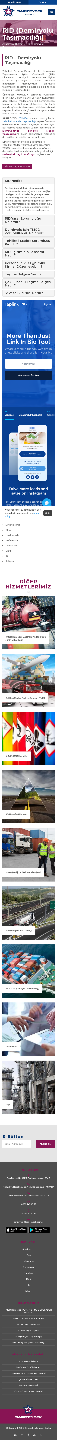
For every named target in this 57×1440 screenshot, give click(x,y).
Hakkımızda (12, 535)
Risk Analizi (11, 1046)
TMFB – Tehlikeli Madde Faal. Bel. (28, 1318)
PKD (8, 1104)
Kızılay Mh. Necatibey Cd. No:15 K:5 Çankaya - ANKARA (28, 1187)
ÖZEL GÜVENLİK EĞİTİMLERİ (28, 1391)
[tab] (28, 180)
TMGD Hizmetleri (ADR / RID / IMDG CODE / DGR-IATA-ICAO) (26, 638)
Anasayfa (7, 44)
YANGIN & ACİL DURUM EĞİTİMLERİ (28, 1373)
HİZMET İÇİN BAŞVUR (17, 166)
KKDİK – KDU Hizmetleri (17, 756)
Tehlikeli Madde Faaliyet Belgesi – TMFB (25, 698)
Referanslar (12, 540)
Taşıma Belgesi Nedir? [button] (23, 274)
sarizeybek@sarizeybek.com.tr (28, 1222)
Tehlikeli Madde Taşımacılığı (19, 121)
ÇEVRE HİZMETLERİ (28, 1379)
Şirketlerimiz (13, 524)
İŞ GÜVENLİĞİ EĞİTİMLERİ (28, 1367)
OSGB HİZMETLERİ (28, 1385)
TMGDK (23, 118)
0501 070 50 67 (28, 1213)
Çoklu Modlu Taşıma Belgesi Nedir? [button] (28, 283)
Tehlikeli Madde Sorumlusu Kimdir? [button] (27, 242)
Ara (43, 2)
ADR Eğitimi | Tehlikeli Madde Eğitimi (23, 872)
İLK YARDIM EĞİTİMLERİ (28, 1361)
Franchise (11, 545)
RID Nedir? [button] (13, 181)
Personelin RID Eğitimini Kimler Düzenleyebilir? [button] (25, 264)
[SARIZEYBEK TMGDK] (28, 12)
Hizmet (19, 44)
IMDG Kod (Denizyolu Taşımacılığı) (22, 988)
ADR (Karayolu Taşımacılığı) (19, 930)
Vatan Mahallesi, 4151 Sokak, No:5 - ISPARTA (28, 1196)
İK (7, 556)
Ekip (8, 530)
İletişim (10, 561)
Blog (8, 550)
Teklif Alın (14, 2)
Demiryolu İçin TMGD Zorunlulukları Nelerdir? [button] (24, 231)
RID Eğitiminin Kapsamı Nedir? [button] (24, 253)
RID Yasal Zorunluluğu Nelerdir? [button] (23, 220)
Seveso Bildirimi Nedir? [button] (24, 293)
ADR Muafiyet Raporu (16, 814)
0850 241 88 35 (28, 1204)
